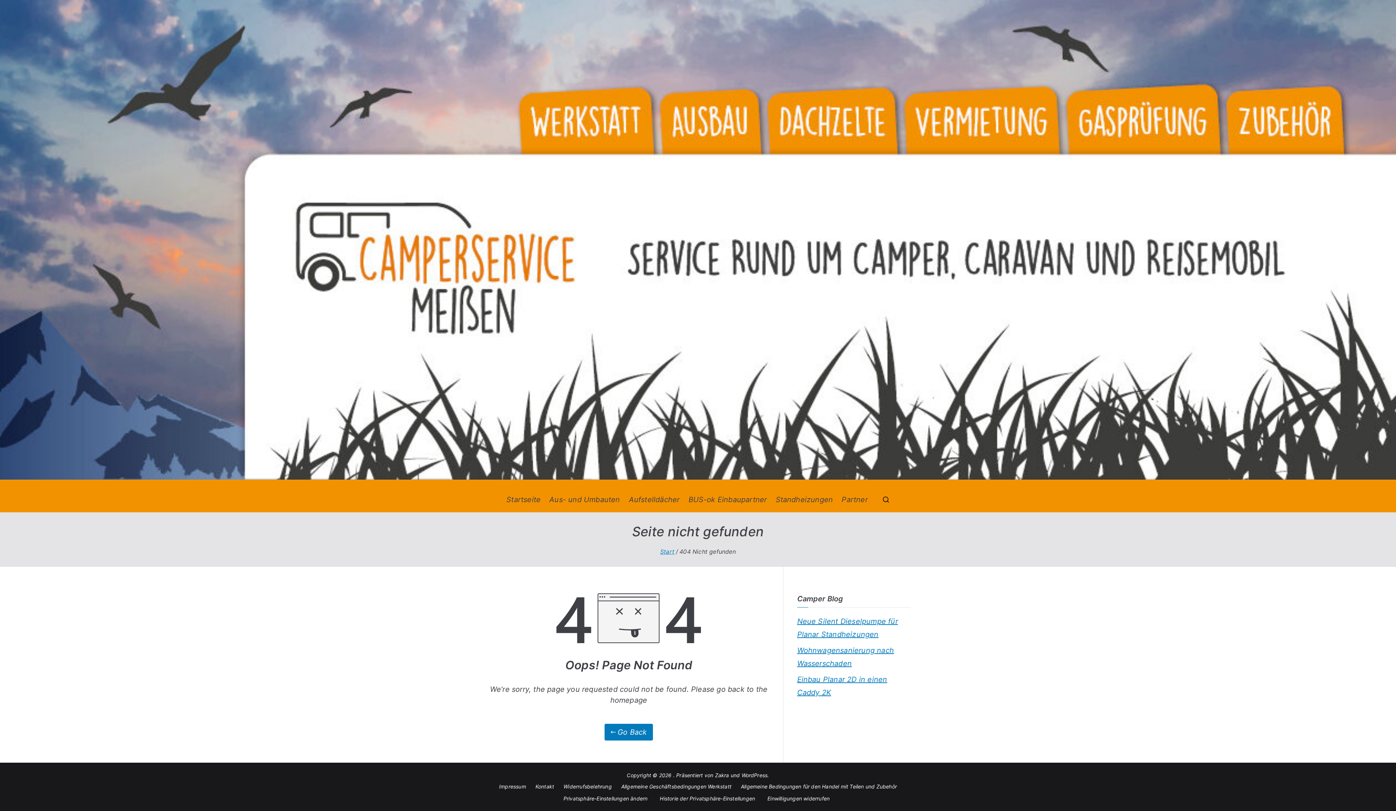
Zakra (722, 775)
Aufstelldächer (654, 499)
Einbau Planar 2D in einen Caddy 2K (842, 686)
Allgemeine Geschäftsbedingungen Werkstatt (676, 786)
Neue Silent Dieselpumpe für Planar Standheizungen (847, 628)
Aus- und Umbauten (584, 499)
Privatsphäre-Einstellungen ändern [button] (605, 798)
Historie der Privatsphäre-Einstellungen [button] (707, 798)
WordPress (755, 775)
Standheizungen (804, 499)
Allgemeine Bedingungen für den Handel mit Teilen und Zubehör (819, 786)
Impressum (512, 786)
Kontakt (544, 786)
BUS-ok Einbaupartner (728, 499)
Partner (854, 499)
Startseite (523, 499)
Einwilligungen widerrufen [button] (798, 798)
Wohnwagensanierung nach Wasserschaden (845, 657)
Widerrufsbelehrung (587, 786)
